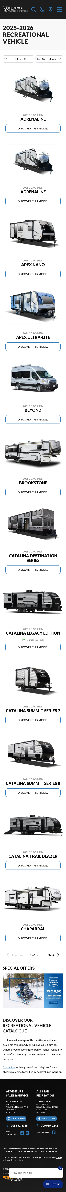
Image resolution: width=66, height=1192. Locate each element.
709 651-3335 (19, 1125)
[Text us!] (53, 1184)
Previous (17, 955)
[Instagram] (28, 1133)
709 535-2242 (49, 1125)
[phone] (42, 9)
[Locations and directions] (50, 9)
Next (51, 955)
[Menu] (59, 9)
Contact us (9, 1067)
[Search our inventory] (34, 9)
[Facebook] (22, 1133)
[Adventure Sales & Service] (15, 9)
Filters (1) (20, 59)
